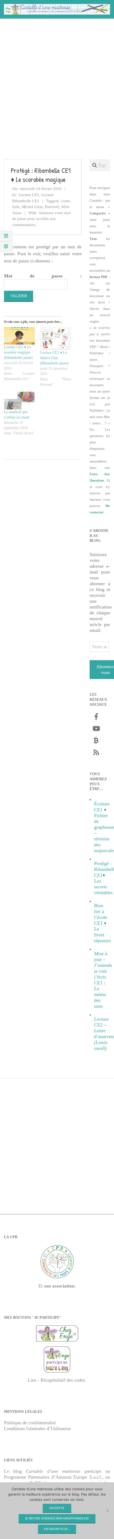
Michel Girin (32, 207)
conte (65, 201)
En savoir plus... (57, 1529)
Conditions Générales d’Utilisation (37, 1428)
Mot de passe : (43, 276)
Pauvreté (52, 207)
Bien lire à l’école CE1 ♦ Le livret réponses (102, 923)
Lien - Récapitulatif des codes (56, 1380)
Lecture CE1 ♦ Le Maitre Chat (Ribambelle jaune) (54, 358)
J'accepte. (57, 1508)
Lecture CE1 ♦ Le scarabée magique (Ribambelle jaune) (18, 352)
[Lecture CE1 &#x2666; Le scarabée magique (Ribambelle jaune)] (19, 336)
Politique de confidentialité (30, 1422)
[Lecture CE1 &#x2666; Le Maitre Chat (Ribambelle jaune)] (55, 338)
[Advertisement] (57, 81)
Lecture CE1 (29, 195)
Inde (16, 207)
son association (59, 1286)
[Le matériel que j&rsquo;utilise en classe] (19, 400)
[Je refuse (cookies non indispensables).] (107, 1510)
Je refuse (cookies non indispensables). (57, 1518)
